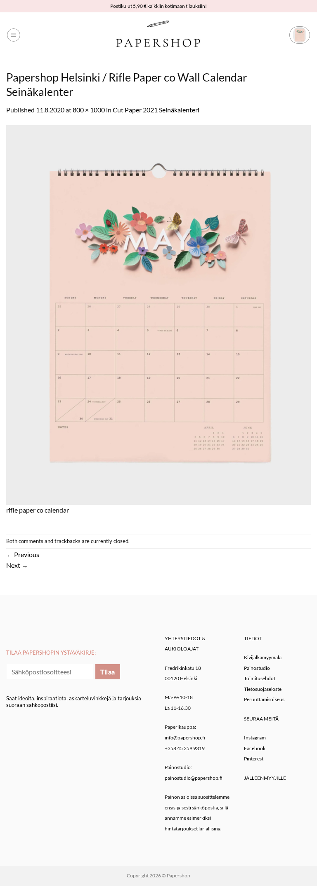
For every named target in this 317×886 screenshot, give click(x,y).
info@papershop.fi (185, 737)
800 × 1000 (89, 110)
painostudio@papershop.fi (193, 778)
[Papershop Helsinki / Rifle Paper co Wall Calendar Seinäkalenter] (158, 314)
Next (17, 565)
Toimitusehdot (259, 678)
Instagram (255, 737)
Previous (22, 554)
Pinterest (253, 758)
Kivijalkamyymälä (263, 657)
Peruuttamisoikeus (264, 699)
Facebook (254, 748)
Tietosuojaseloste (263, 689)
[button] (13, 35)
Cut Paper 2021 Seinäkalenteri (156, 110)
